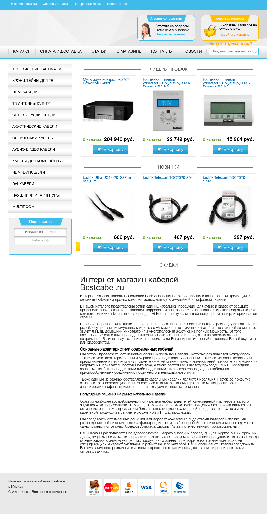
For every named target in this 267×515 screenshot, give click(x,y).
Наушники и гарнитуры (36, 195)
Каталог (21, 51)
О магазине (129, 51)
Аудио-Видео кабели (33, 149)
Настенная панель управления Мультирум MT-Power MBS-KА (226, 82)
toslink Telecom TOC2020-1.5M (224, 179)
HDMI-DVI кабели (28, 172)
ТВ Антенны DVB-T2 (31, 104)
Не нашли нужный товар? (230, 44)
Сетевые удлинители (34, 115)
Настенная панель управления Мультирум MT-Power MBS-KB (166, 82)
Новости (192, 51)
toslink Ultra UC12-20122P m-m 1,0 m (107, 179)
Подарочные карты (87, 4)
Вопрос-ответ (117, 4)
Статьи (99, 51)
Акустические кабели (34, 126)
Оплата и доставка (61, 51)
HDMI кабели (25, 92)
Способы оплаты (55, 4)
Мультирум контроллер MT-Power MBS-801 (106, 81)
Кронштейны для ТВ (32, 81)
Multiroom (23, 207)
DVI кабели (23, 184)
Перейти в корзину (234, 34)
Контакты (162, 51)
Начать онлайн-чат (170, 34)
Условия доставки (24, 4)
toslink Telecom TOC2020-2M (167, 178)
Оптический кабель (32, 138)
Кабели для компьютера (37, 161)
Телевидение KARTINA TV (36, 69)
